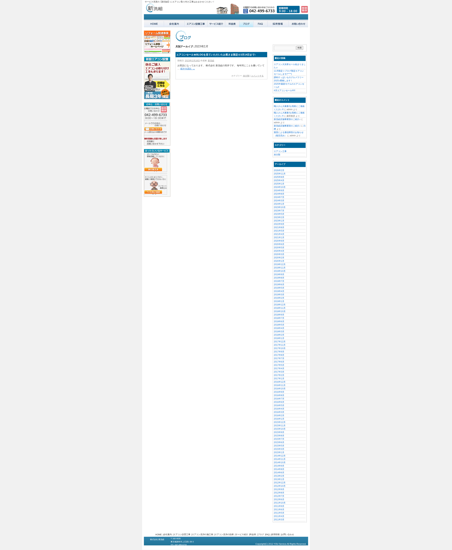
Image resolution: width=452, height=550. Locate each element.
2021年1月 (279, 237)
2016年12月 (280, 382)
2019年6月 (279, 284)
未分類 (246, 76)
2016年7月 (279, 398)
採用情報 (275, 534)
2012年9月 (279, 489)
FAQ (268, 534)
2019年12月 (280, 264)
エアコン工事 (280, 151)
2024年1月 (279, 204)
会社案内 (167, 534)
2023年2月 (279, 217)
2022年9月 (279, 224)
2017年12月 (280, 341)
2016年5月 (279, 405)
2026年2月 (279, 170)
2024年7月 (279, 197)
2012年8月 (279, 493)
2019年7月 (279, 281)
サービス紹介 (241, 534)
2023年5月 (279, 214)
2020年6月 (279, 244)
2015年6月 (279, 442)
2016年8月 (279, 395)
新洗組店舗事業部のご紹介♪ (287, 119)
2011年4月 (279, 516)
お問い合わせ (287, 534)
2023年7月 (279, 210)
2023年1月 (279, 221)
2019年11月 (280, 268)
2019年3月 (279, 294)
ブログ (261, 534)
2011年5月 (279, 513)
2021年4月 (279, 234)
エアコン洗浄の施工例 (202, 534)
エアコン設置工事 (181, 534)
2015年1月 (279, 452)
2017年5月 (279, 365)
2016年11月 (280, 385)
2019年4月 (279, 291)
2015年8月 (279, 435)
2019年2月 (279, 298)
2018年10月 (280, 311)
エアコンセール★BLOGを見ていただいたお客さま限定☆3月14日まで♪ (216, 54)
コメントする (257, 76)
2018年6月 (279, 321)
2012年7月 (279, 496)
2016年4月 (279, 409)
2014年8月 (279, 469)
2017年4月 (279, 368)
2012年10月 (280, 486)
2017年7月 (279, 358)
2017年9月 (279, 351)
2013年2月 (279, 476)
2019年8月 (279, 278)
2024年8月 (279, 194)
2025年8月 (279, 177)
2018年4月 (279, 328)
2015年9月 (279, 432)
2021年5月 (279, 231)
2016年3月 (279, 412)
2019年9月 (279, 274)
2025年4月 (279, 180)
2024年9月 (279, 190)
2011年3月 (279, 519)
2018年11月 (280, 308)
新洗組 (211, 60)
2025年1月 (279, 184)
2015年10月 (280, 429)
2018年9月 (279, 315)
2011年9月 (279, 506)
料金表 (253, 534)
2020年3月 (279, 254)
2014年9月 (279, 466)
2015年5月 (279, 445)
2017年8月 (279, 355)
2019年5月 (279, 288)
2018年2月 (279, 335)
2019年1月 (279, 301)
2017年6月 (279, 362)
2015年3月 (279, 449)
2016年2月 (279, 415)
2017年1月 (279, 378)
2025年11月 (280, 173)
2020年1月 (279, 261)
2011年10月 (280, 503)
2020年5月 (279, 247)
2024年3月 (279, 200)
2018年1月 (279, 338)
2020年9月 (279, 241)
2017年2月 (279, 375)
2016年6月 (279, 402)
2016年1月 (279, 419)
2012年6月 (279, 499)
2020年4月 (279, 251)
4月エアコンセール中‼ (284, 90)
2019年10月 (280, 271)
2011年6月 (279, 509)
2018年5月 (279, 325)
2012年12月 (280, 482)
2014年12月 (280, 456)
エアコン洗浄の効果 (224, 534)
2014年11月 (280, 459)
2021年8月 (279, 227)
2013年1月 (279, 479)
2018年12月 (280, 304)
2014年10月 (280, 462)
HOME (158, 534)
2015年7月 (279, 439)
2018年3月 (279, 331)
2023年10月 (280, 207)
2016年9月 (279, 392)
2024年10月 (280, 187)
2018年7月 (279, 318)
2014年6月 (279, 472)
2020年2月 (279, 257)
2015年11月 (280, 425)
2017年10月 (280, 348)
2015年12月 (280, 422)
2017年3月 (279, 372)
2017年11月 (280, 345)
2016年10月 (280, 388)
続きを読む (187, 68)
